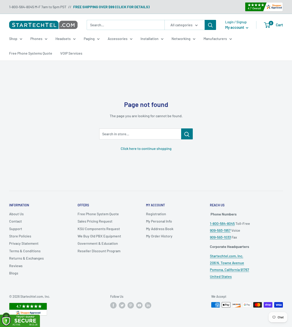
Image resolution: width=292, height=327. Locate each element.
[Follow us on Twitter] (122, 305)
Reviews (16, 265)
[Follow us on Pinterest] (131, 305)
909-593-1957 (220, 230)
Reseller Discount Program (99, 251)
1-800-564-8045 (222, 223)
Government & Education (98, 243)
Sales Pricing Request (95, 221)
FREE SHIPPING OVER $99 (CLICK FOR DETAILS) (111, 7)
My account (235, 27)
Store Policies (20, 236)
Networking (181, 38)
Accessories (118, 38)
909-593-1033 (220, 237)
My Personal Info (159, 221)
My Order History (159, 236)
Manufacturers (215, 38)
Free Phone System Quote (98, 214)
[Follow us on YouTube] (139, 305)
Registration (156, 214)
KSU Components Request (99, 228)
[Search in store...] (187, 133)
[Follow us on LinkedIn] (148, 305)
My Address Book (159, 228)
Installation (150, 38)
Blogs (13, 273)
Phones (36, 38)
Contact (15, 221)
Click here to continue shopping (146, 148)
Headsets (63, 38)
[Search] (210, 25)
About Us (16, 214)
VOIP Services (71, 53)
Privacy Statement (24, 243)
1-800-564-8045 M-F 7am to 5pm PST (37, 7)
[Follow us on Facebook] (113, 305)
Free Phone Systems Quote (30, 53)
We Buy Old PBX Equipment (99, 236)
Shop (13, 38)
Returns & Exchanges (26, 258)
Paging (89, 38)
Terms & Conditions (25, 251)
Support (15, 228)
